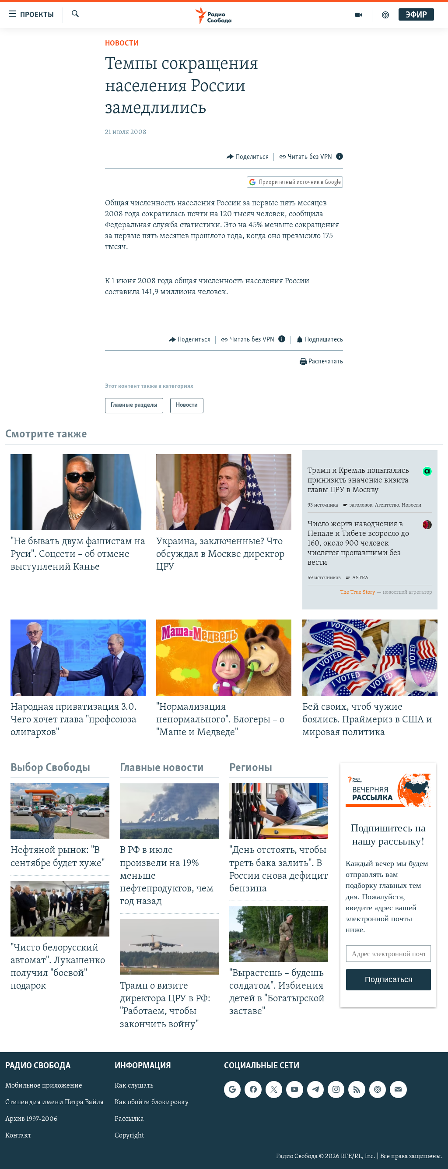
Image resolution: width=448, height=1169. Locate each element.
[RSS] (356, 1089)
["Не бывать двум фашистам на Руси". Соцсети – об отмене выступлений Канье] (78, 492)
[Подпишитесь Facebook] (253, 1089)
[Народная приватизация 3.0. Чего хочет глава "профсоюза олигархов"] (78, 658)
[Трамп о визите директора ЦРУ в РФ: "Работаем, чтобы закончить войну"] (169, 947)
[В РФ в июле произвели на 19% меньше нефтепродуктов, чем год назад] (169, 811)
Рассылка (129, 1119)
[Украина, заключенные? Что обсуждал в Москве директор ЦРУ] (223, 492)
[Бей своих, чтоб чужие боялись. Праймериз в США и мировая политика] (370, 658)
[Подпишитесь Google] (232, 1089)
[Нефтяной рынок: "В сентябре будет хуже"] (59, 811)
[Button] (248, 157)
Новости (122, 44)
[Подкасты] (377, 1089)
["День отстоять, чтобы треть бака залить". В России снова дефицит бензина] (278, 811)
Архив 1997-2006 (31, 1119)
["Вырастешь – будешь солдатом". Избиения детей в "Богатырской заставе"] (278, 934)
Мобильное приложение (43, 1085)
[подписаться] (398, 1089)
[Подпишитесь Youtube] (294, 1089)
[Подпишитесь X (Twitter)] (274, 1089)
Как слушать (134, 1085)
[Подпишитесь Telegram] (315, 1089)
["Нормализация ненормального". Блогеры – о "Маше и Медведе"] (223, 658)
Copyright (129, 1135)
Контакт (18, 1135)
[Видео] (359, 14)
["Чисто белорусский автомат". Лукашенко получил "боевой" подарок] (59, 909)
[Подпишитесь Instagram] (336, 1089)
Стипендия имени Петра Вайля (54, 1102)
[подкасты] (385, 14)
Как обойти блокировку (152, 1102)
